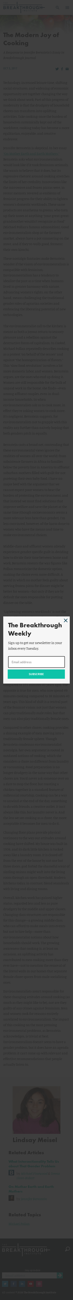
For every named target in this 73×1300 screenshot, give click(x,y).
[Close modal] (65, 620)
